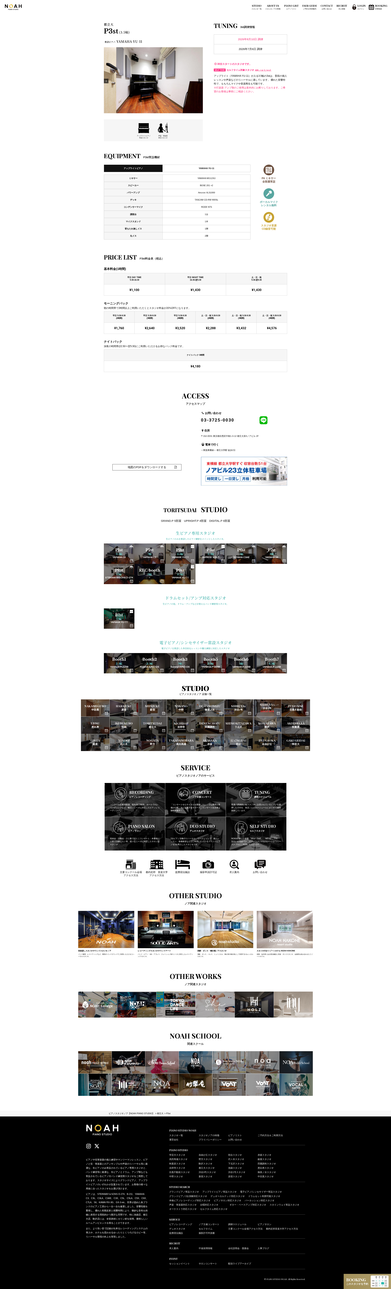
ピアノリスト (235, 1135)
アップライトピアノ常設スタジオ (219, 1192)
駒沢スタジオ (205, 1163)
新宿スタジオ (205, 1176)
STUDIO (257, 7)
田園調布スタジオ (267, 1163)
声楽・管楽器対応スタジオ (183, 1205)
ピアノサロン (264, 1224)
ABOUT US (272, 7)
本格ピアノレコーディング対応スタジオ (189, 1200)
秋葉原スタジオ (177, 1163)
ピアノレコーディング (180, 1224)
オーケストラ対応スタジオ (183, 1209)
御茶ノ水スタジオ (267, 1172)
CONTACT (327, 7)
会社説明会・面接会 (238, 1248)
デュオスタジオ (177, 1229)
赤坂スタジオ (264, 1155)
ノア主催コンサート (209, 1224)
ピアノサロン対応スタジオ (227, 1200)
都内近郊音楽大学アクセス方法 (282, 1229)
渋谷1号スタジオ (236, 1172)
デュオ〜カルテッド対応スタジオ (227, 1196)
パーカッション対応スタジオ (259, 1200)
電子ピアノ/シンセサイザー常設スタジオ (261, 1192)
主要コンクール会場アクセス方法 (245, 1229)
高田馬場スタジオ (178, 1159)
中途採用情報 (205, 1248)
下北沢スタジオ (236, 1163)
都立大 (160, 1113)
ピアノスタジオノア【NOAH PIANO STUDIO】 (131, 1113)
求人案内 (173, 1248)
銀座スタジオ (264, 1159)
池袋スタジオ (235, 1168)
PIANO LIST (291, 7)
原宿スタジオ (235, 1176)
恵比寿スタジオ (266, 1168)
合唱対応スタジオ (209, 1205)
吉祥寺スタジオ (177, 1168)
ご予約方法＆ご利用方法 (270, 1135)
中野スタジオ (176, 1176)
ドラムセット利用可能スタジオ (264, 1196)
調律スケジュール (237, 1224)
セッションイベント (179, 1263)
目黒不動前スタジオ (179, 1172)
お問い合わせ (235, 1139)
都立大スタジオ (207, 1168)
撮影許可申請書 (207, 1233)
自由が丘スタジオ (208, 1155)
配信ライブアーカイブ (239, 1263)
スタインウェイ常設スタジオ (284, 1205)
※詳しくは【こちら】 (263, 70)
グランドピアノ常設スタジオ (184, 1192)
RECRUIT (341, 7)
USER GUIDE (309, 7)
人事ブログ (263, 1248)
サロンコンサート (208, 1263)
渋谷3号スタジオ (207, 1172)
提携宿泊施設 (176, 1233)
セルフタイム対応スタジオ (214, 1209)
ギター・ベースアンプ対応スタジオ (248, 1205)
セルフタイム (205, 1229)
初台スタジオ (235, 1155)
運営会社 (173, 1139)
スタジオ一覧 (176, 1135)
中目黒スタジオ (266, 1176)
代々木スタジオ (236, 1159)
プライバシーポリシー (210, 1139)
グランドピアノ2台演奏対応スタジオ (188, 1196)
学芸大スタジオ (177, 1155)
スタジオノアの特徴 (209, 1135)
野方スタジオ (205, 1159)
